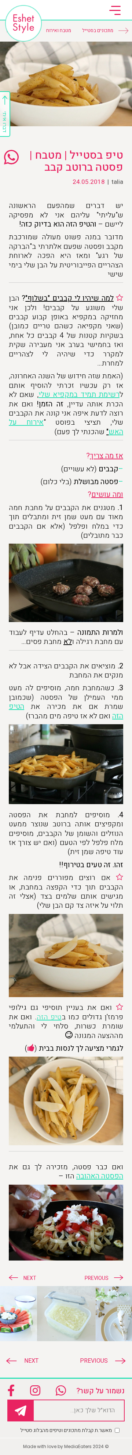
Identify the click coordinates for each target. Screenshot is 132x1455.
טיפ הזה (49, 1017)
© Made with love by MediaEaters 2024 (66, 1446)
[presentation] (99, 1361)
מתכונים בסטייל (97, 30)
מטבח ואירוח (58, 30)
